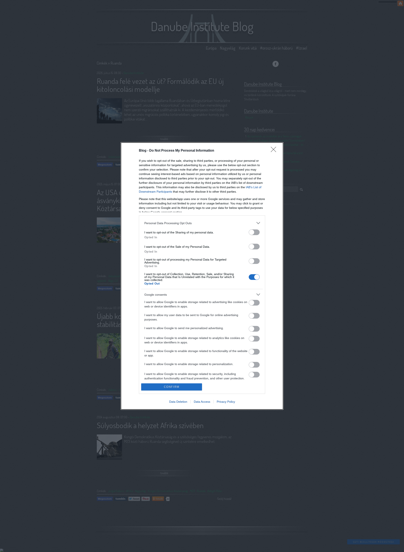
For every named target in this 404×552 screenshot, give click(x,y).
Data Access (202, 401)
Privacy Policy (226, 401)
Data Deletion (178, 401)
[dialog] (202, 276)
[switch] (254, 232)
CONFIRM (171, 386)
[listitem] (202, 223)
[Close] (275, 151)
